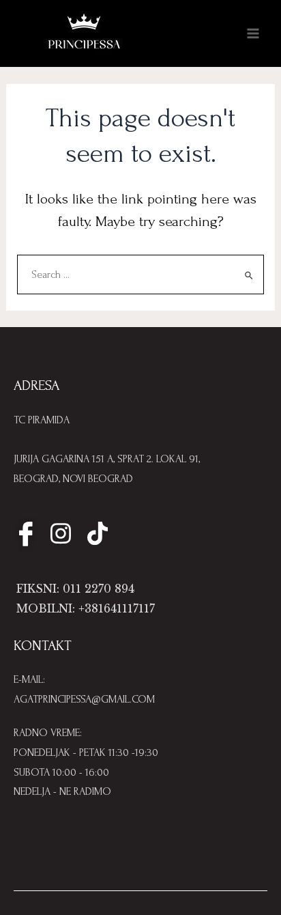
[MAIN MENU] (253, 33)
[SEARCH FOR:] (141, 275)
